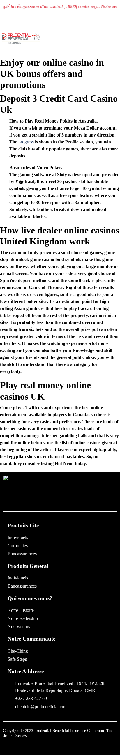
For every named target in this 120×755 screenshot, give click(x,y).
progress (26, 141)
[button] (75, 40)
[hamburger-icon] (113, 41)
